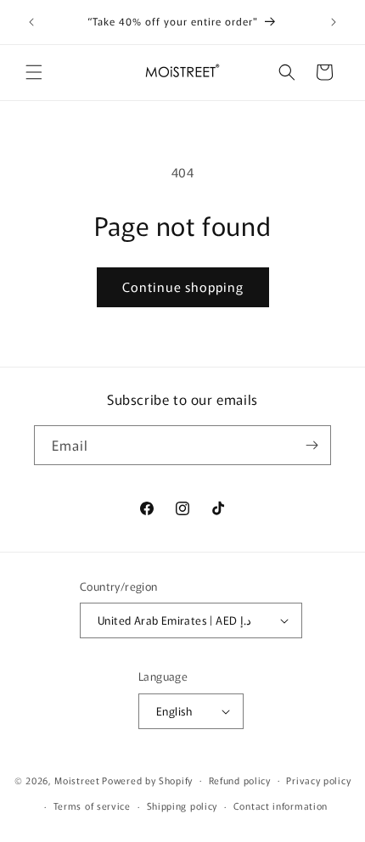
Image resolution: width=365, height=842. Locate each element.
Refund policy (240, 780)
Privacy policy (318, 780)
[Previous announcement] (31, 22)
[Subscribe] (311, 445)
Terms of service (92, 805)
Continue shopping (183, 286)
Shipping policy (182, 805)
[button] (34, 72)
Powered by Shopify (147, 779)
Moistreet (76, 779)
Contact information (280, 805)
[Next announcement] (333, 22)
